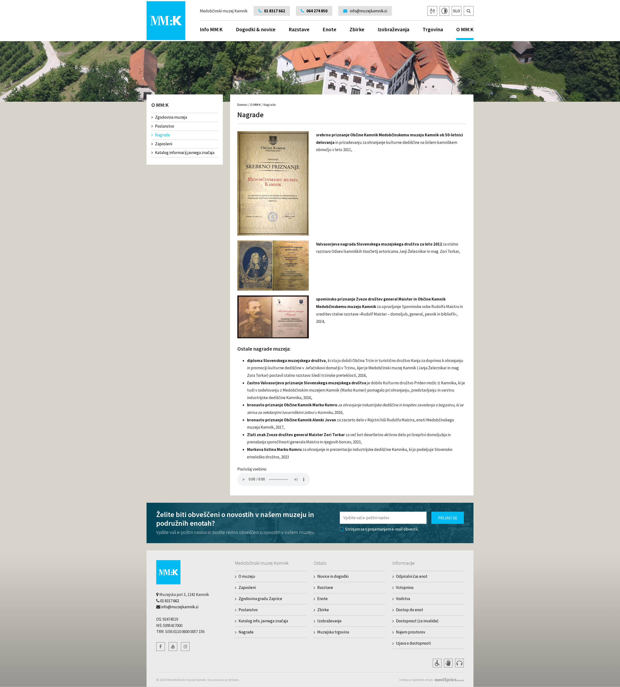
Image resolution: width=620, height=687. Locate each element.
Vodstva (403, 598)
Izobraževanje (329, 621)
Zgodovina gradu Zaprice (260, 598)
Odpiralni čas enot (411, 576)
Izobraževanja (393, 29)
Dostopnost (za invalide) (417, 621)
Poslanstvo (164, 126)
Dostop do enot (409, 609)
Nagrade (162, 135)
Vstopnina (404, 587)
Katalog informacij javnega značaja (184, 152)
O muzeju (247, 576)
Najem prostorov (410, 632)
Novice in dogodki (333, 576)
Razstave (299, 29)
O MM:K (464, 29)
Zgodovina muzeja (171, 117)
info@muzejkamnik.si (179, 607)
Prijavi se (447, 518)
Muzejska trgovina (333, 632)
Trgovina (433, 29)
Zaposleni (163, 144)
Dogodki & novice (255, 29)
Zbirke (356, 29)
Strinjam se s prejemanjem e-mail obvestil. (381, 529)
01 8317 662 (169, 600)
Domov (242, 104)
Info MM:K (211, 29)
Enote (329, 29)
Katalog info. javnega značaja (263, 621)
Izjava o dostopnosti (413, 643)
